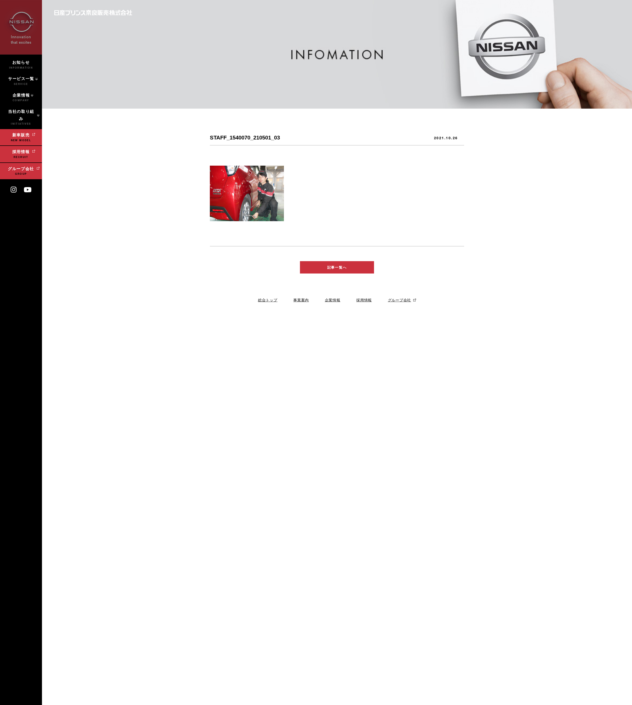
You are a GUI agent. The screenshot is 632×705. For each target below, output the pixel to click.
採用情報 (364, 300)
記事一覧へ (337, 267)
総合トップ (267, 300)
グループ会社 (399, 300)
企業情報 (332, 300)
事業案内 (301, 300)
